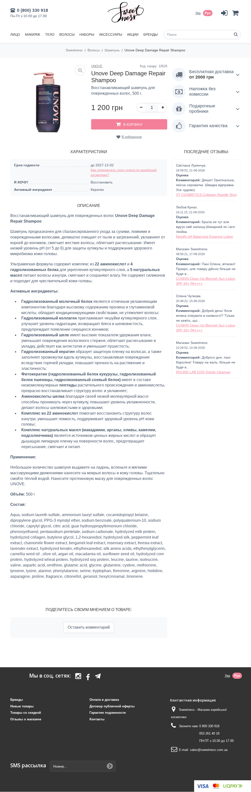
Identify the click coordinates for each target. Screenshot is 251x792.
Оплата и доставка (104, 699)
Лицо (15, 34)
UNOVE (96, 66)
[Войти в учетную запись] (224, 13)
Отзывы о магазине (25, 719)
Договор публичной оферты (112, 706)
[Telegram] (98, 676)
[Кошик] (235, 13)
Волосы (67, 34)
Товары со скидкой (25, 712)
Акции (132, 34)
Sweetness (75, 50)
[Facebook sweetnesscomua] (88, 677)
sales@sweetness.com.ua (208, 750)
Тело (49, 34)
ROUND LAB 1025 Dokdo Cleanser (203, 372)
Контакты (96, 719)
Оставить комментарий (89, 627)
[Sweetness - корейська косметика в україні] (126, 12)
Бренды (150, 34)
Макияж (32, 34)
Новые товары (22, 706)
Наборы (86, 34)
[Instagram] (78, 677)
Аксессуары (110, 34)
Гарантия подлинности (107, 712)
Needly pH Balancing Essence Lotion (204, 236)
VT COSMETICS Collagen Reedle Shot (206, 195)
